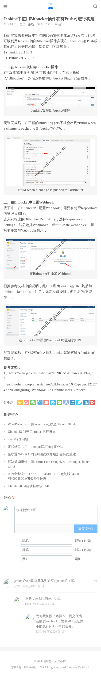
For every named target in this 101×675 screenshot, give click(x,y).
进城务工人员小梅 (50, 6)
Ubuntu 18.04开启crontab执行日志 (32, 432)
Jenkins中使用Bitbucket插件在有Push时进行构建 (49, 18)
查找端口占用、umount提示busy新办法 (35, 447)
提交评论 (85, 529)
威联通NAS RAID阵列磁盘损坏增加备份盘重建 (42, 454)
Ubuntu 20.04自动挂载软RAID (29, 486)
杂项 (31, 24)
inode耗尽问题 (18, 439)
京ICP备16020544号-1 (24, 667)
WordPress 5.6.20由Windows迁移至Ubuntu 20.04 (41, 424)
